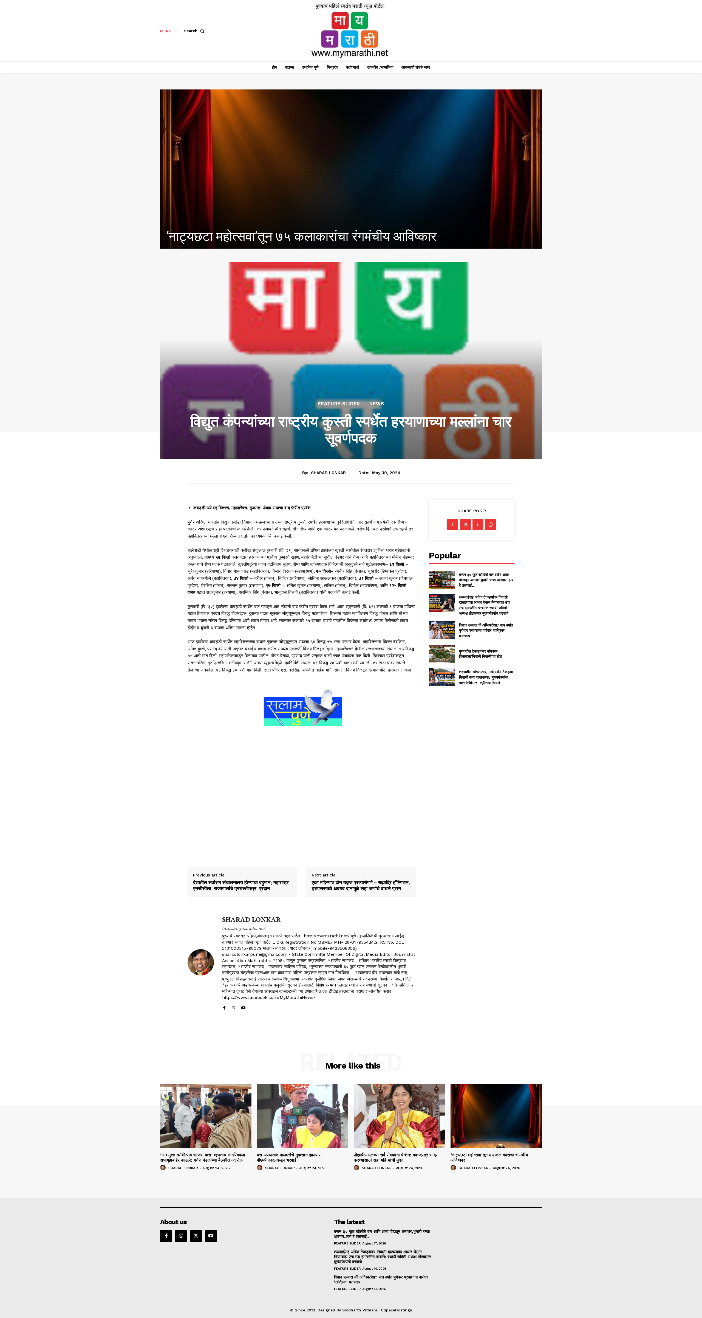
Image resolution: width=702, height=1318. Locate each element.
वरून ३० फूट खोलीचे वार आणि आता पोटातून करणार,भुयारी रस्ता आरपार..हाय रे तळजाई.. (486, 580)
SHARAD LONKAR (328, 472)
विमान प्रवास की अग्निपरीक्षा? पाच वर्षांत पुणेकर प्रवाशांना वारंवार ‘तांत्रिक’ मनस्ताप (486, 630)
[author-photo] (163, 1168)
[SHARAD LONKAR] (201, 962)
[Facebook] (224, 1006)
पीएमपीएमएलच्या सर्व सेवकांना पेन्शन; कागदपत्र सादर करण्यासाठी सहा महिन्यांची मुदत (396, 1157)
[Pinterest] (477, 524)
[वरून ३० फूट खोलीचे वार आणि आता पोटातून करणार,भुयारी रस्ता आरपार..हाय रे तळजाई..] (441, 580)
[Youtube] (243, 1006)
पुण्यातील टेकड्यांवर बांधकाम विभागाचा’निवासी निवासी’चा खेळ (480, 653)
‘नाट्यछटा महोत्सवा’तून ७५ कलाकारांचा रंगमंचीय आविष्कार (489, 1157)
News (376, 403)
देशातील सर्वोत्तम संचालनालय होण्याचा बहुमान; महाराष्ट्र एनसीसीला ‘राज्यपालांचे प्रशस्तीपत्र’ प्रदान (241, 885)
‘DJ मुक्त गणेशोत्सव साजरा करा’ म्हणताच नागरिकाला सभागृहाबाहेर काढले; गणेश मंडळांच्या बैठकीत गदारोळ (202, 1157)
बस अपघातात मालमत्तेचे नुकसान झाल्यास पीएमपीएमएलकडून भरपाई (289, 1157)
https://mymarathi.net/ (243, 928)
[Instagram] (181, 1236)
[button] (195, 30)
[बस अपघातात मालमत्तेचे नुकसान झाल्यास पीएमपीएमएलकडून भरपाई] (302, 1116)
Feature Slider (339, 403)
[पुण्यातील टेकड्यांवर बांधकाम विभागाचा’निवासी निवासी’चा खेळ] (441, 654)
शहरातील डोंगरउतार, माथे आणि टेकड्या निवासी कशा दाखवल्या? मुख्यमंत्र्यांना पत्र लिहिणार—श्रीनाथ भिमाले (486, 677)
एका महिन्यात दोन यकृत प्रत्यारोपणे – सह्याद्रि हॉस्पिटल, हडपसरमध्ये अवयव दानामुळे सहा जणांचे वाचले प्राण (361, 885)
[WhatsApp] (490, 524)
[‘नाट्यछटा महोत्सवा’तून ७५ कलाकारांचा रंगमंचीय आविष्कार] (496, 1116)
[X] (234, 1006)
